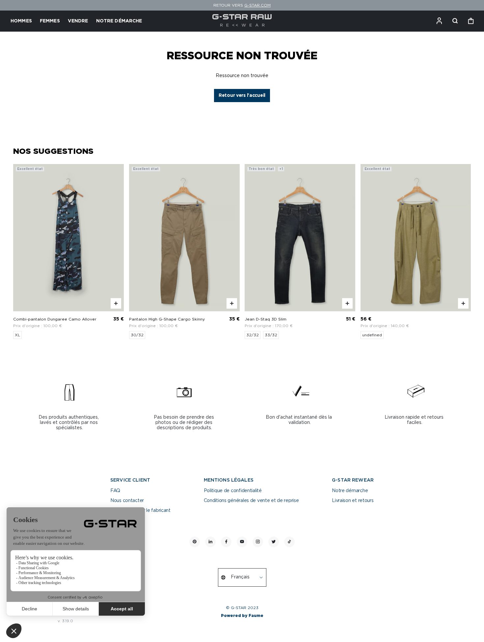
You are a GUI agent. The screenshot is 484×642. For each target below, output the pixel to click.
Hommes (21, 21)
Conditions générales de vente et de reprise (251, 500)
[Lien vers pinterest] (194, 542)
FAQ (115, 490)
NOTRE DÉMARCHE (119, 21)
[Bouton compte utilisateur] (439, 21)
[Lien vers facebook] (226, 542)
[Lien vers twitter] (273, 542)
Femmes (50, 21)
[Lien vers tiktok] (289, 542)
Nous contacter (127, 500)
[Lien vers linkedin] (210, 542)
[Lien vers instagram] (258, 542)
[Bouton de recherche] (455, 21)
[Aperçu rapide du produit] (116, 303)
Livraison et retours (352, 500)
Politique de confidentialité (233, 490)
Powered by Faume (242, 616)
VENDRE (78, 21)
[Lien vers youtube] (242, 542)
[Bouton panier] (470, 21)
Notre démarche (350, 490)
